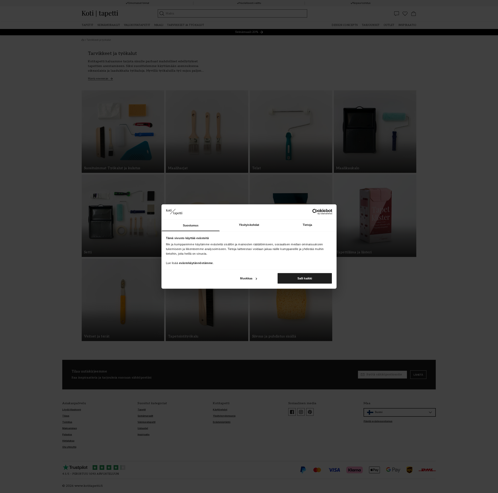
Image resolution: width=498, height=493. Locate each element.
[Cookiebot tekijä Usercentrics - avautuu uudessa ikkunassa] (315, 212)
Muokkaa (246, 278)
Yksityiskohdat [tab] (249, 224)
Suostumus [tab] (191, 225)
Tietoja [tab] (307, 224)
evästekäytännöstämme (196, 262)
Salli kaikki (304, 278)
